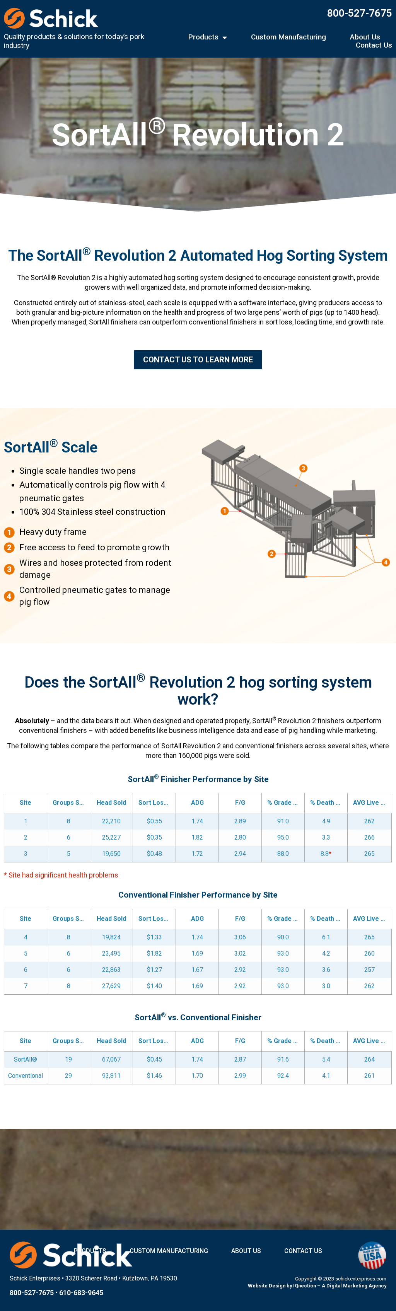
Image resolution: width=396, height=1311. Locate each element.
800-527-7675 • (34, 1293)
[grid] (198, 827)
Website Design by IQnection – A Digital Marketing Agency (317, 1286)
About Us (365, 37)
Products (203, 37)
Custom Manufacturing (288, 37)
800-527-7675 (359, 13)
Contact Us (374, 45)
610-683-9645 (81, 1293)
